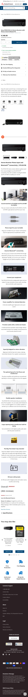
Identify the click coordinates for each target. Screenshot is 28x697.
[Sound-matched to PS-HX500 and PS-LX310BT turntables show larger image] (14, 195)
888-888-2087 (18, 4)
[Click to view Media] (9, 102)
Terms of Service (6, 627)
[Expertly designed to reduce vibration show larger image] (14, 340)
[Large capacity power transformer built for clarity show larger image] (14, 416)
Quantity (3, 39)
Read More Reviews (5, 509)
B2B (3, 616)
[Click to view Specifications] (4, 107)
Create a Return (6, 597)
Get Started (14, 638)
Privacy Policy (6, 624)
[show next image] (25, 147)
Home (2, 14)
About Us (5, 608)
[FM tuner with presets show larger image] (14, 468)
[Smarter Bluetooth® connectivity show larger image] (14, 242)
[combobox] (14, 8)
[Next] (25, 539)
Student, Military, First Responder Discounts (13, 613)
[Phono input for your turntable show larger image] (14, 219)
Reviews (4, 610)
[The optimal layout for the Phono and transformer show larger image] (14, 363)
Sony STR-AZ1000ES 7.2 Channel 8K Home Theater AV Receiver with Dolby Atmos (8, 541)
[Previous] (2, 539)
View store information (6, 54)
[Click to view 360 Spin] (4, 102)
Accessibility (5, 600)
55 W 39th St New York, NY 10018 (10, 594)
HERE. (19, 682)
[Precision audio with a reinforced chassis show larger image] (14, 316)
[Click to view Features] (15, 102)
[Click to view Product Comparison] (21, 102)
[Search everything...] (23, 7)
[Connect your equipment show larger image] (14, 269)
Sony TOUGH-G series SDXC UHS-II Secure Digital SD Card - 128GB (20, 540)
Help (25, 4)
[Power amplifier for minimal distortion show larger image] (14, 293)
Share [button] (4, 80)
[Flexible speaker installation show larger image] (14, 389)
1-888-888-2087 (6, 589)
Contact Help (6, 591)
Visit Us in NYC (14, 649)
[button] (1, 8)
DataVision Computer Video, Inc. (15, 667)
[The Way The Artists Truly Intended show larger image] (14, 440)
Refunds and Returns (7, 629)
